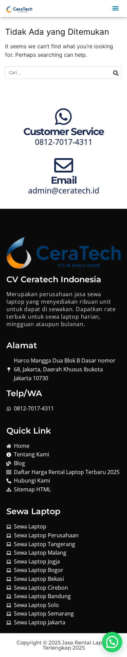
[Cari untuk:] (63, 72)
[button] (115, 8)
